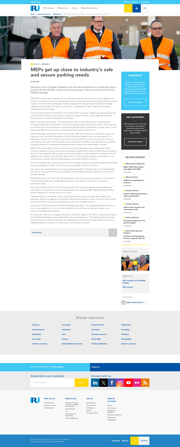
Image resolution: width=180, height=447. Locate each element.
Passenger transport (99, 334)
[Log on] (136, 8)
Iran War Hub (35, 2)
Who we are (48, 8)
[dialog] (90, 441)
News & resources (89, 8)
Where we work (50, 405)
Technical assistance (39, 344)
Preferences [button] (116, 440)
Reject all (125, 440)
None (64, 334)
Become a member (131, 2)
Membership (91, 403)
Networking (36, 334)
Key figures (96, 330)
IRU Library (112, 408)
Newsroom (57, 14)
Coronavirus (66, 325)
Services (65, 339)
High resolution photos (134, 302)
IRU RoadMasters (71, 418)
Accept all (144, 440)
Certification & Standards (70, 415)
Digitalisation (126, 325)
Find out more (58, 367)
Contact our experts (135, 142)
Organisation (49, 408)
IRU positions (70, 409)
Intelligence (90, 408)
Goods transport (38, 330)
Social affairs (96, 339)
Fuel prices (111, 417)
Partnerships (91, 405)
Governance (66, 330)
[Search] (128, 8)
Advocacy (35, 325)
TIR (66, 411)
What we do (62, 8)
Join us (74, 8)
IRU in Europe (128, 287)
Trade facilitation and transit (72, 344)
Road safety (36, 339)
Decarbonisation (98, 325)
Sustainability (126, 339)
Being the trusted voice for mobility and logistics (71, 404)
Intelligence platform (112, 411)
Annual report (49, 403)
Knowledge (125, 330)
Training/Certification (99, 344)
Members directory (114, 415)
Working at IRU (92, 413)
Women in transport (128, 344)
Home (33, 14)
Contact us (145, 2)
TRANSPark (112, 420)
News (110, 405)
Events (88, 410)
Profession (125, 334)
